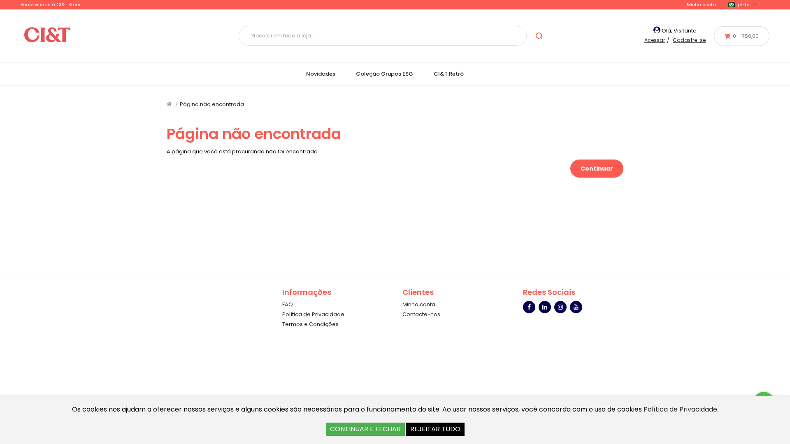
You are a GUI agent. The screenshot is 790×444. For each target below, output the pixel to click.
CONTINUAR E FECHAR (365, 429)
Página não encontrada (212, 104)
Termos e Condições (310, 324)
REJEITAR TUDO (435, 429)
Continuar (597, 168)
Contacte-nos (421, 314)
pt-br (743, 4)
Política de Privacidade (313, 314)
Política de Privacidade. (681, 409)
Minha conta (701, 4)
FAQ (287, 304)
